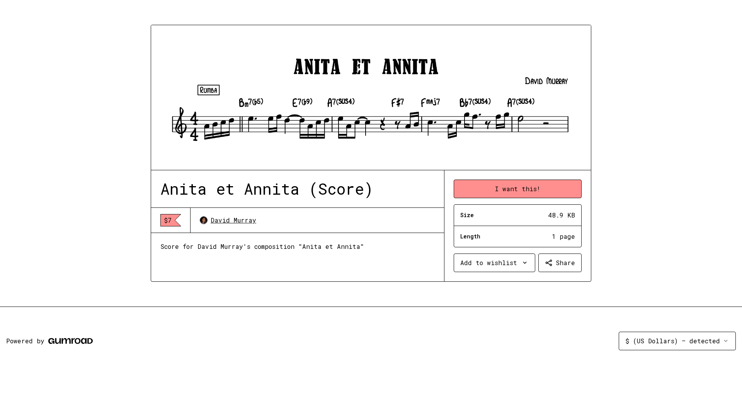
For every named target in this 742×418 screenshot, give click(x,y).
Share (565, 263)
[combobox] (494, 263)
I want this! (517, 189)
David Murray (233, 220)
